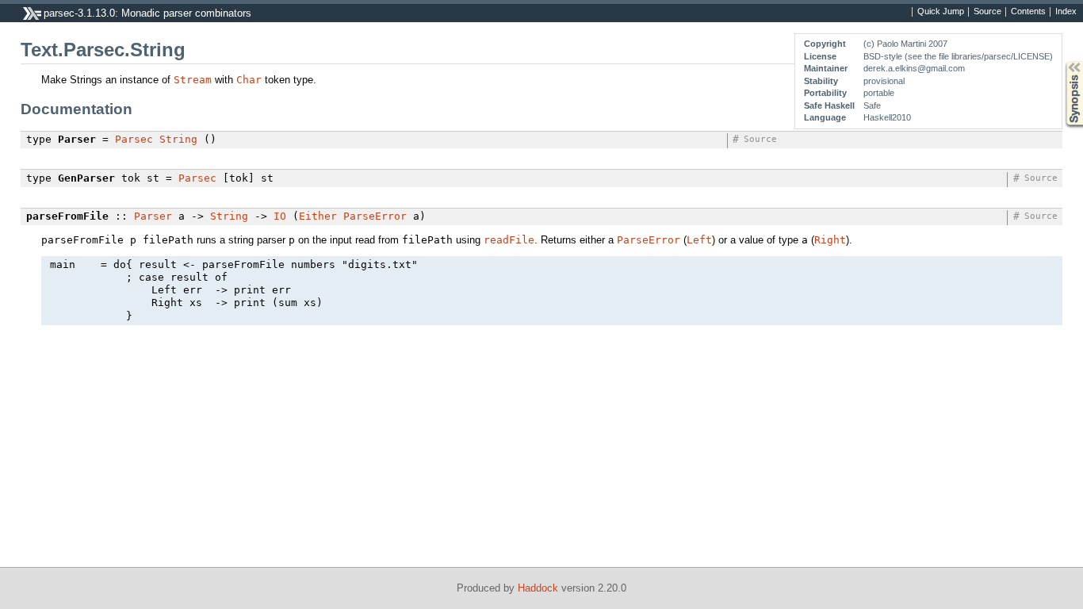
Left (699, 240)
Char (249, 80)
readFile (509, 240)
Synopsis (1063, 61)
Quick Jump (940, 12)
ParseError (375, 216)
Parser (153, 216)
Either (318, 216)
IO (280, 216)
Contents (1028, 12)
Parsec (134, 139)
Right (830, 240)
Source (987, 12)
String (178, 139)
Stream (193, 80)
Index (1066, 12)
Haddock (538, 588)
